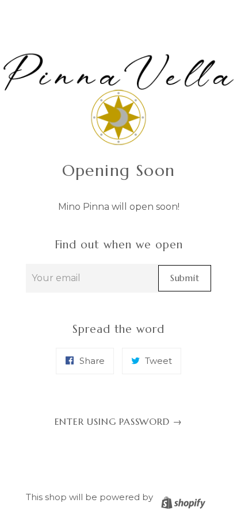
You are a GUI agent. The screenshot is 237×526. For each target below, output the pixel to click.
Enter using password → (119, 421)
